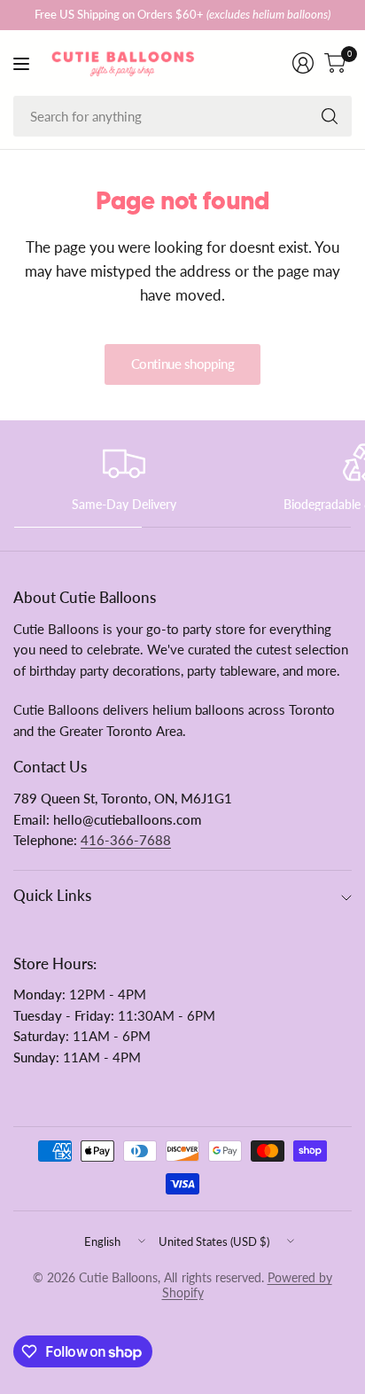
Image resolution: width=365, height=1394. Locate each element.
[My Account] (303, 63)
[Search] (329, 116)
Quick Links (52, 895)
